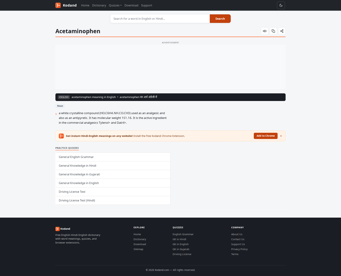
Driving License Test (72, 192)
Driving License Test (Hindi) (77, 200)
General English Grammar (76, 157)
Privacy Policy (239, 249)
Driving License (182, 254)
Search (220, 19)
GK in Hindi (179, 239)
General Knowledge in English (79, 183)
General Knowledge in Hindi (77, 166)
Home (85, 5)
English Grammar (183, 234)
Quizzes (114, 5)
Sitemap (138, 249)
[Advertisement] (170, 67)
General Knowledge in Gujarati (79, 174)
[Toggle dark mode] (281, 5)
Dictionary (99, 5)
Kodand (69, 5)
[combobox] (160, 18)
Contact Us (237, 239)
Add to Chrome (266, 135)
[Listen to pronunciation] (264, 31)
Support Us (238, 244)
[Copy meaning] (273, 31)
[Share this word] (282, 31)
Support (146, 5)
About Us (236, 234)
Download (131, 5)
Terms (235, 254)
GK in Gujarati (181, 249)
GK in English (181, 244)
